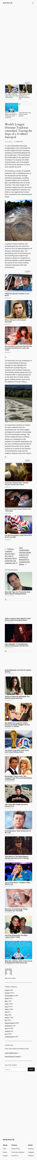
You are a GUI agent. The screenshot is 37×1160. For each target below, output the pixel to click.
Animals (7, 993)
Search (31, 1069)
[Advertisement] (18, 25)
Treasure (7, 1031)
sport (6, 1028)
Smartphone (8, 1025)
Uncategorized (9, 1036)
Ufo (6, 1034)
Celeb (6, 1004)
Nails (6, 1015)
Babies (7, 998)
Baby (6, 1001)
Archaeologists (9, 995)
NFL (6, 1020)
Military (7, 1009)
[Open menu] (33, 3)
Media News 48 (7, 3)
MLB (6, 1012)
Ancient (7, 990)
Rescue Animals (9, 1023)
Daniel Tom (19, 141)
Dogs (6, 1006)
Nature (7, 1017)
